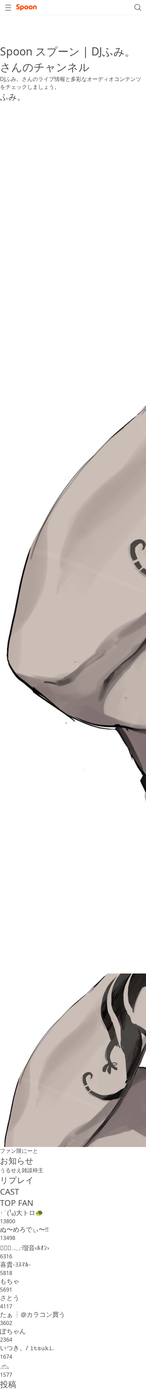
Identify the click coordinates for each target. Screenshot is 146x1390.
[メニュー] (8, 7)
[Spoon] (26, 7)
